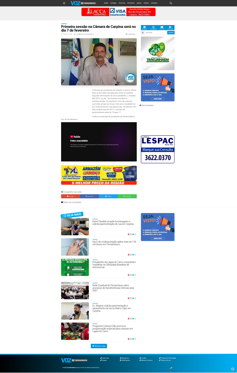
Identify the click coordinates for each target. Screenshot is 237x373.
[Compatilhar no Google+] (129, 234)
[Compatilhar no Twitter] (133, 234)
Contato (143, 358)
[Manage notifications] (232, 368)
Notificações (125, 360)
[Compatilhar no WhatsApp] (135, 234)
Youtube (162, 29)
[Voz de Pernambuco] (83, 3)
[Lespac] (158, 149)
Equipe (104, 360)
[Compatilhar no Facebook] (131, 234)
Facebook (144, 29)
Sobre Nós (105, 358)
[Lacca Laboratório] (118, 12)
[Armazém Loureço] (99, 175)
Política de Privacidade (168, 358)
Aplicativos (125, 358)
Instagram (153, 29)
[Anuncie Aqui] (158, 87)
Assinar (170, 32)
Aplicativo (170, 29)
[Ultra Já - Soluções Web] (171, 368)
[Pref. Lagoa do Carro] (158, 53)
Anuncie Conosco (147, 360)
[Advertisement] (76, 102)
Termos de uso (166, 360)
